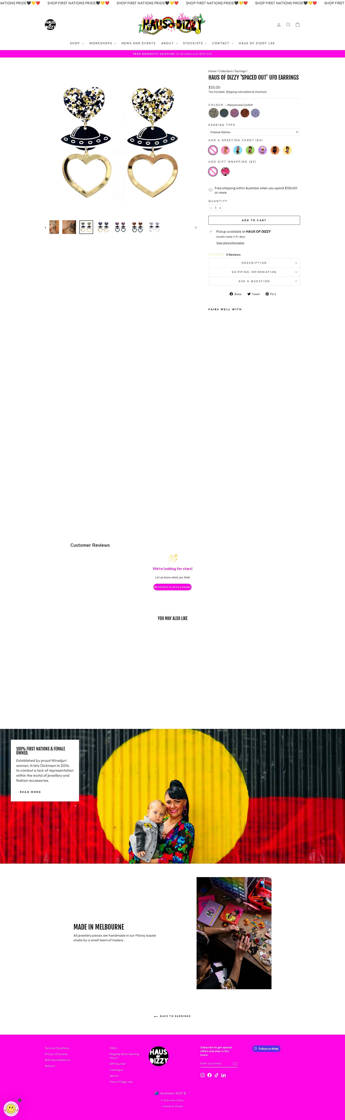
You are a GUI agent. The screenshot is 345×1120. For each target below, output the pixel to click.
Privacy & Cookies (56, 1054)
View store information (230, 243)
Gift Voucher (118, 1063)
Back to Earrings (175, 1016)
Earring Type (221, 124)
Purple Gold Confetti (234, 113)
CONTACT (221, 43)
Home (212, 71)
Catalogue (116, 1069)
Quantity (218, 201)
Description (254, 262)
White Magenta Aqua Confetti (255, 113)
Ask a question (254, 281)
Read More (30, 792)
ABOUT (168, 43)
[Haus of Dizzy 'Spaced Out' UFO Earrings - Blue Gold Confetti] (213, 460)
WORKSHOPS (101, 43)
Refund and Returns (57, 1060)
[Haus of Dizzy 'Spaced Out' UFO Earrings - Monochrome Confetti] (213, 450)
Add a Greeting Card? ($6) (235, 140)
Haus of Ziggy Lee (121, 1081)
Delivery (50, 1066)
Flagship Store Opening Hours (124, 1055)
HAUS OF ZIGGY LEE (257, 43)
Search (114, 1075)
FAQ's (113, 1048)
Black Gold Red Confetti (244, 113)
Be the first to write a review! (172, 587)
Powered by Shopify (172, 1106)
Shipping (231, 91)
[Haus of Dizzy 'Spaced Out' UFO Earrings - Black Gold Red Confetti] (213, 479)
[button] (11, 1108)
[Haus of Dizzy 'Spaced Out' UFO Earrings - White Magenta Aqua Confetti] (213, 489)
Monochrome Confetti (213, 113)
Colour (230, 105)
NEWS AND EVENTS (139, 43)
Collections (225, 71)
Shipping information (254, 272)
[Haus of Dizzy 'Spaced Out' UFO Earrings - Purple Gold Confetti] (213, 469)
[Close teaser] (20, 1100)
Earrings (240, 71)
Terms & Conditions (57, 1048)
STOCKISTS (193, 43)
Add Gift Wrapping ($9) (232, 161)
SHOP (75, 43)
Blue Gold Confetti (224, 113)
